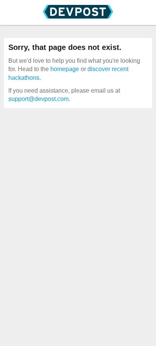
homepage (64, 69)
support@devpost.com (38, 99)
